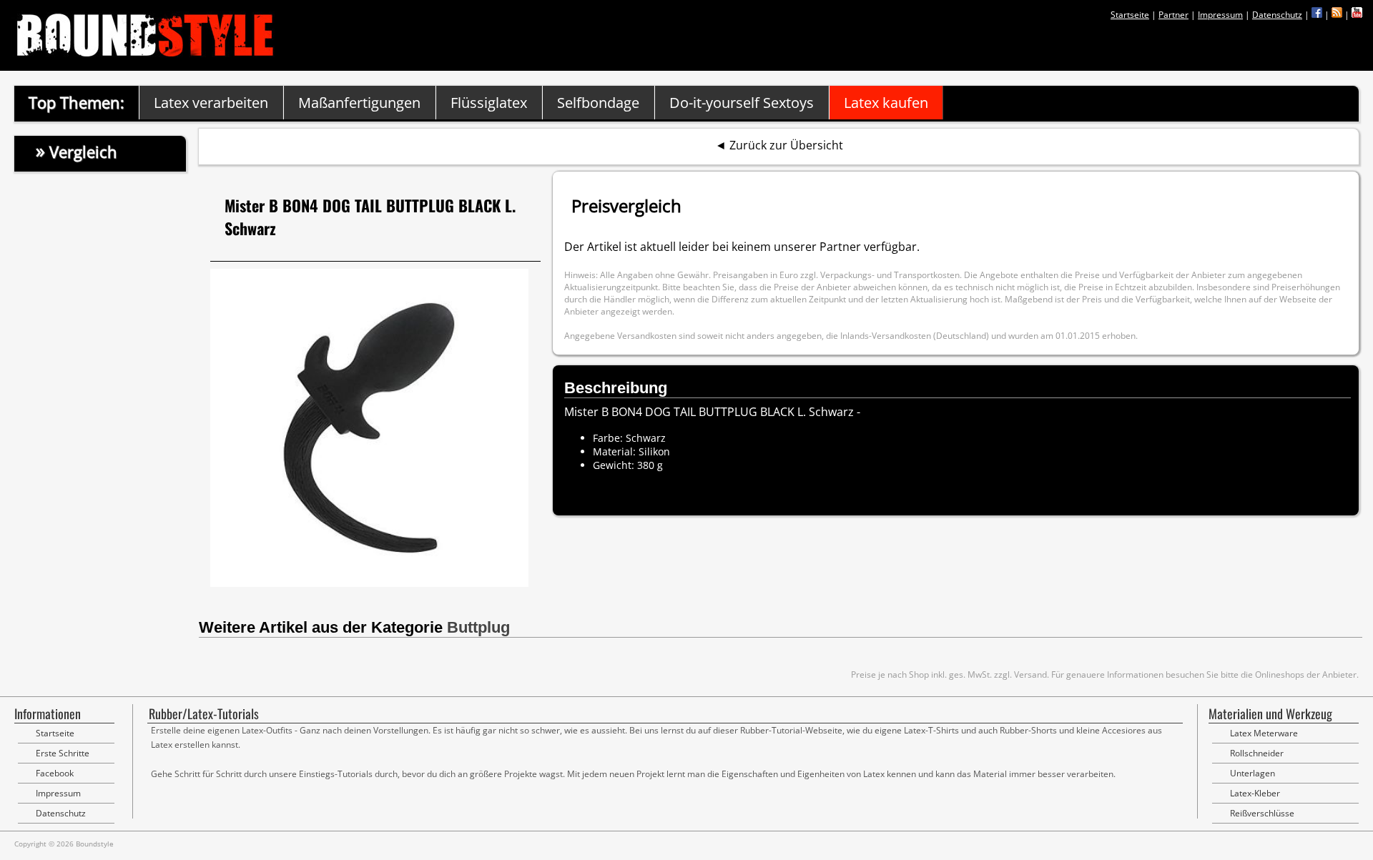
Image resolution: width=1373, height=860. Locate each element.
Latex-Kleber (1255, 793)
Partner (1173, 15)
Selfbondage (598, 102)
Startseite (1130, 15)
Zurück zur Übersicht (786, 145)
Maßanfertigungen (359, 102)
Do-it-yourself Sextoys (741, 102)
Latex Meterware (1264, 733)
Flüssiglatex (489, 102)
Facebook (55, 773)
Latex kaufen (886, 102)
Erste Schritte (62, 753)
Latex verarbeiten (211, 102)
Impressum (1220, 15)
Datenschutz (1277, 15)
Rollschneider (1257, 753)
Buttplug (478, 627)
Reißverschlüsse (1262, 813)
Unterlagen (1252, 773)
